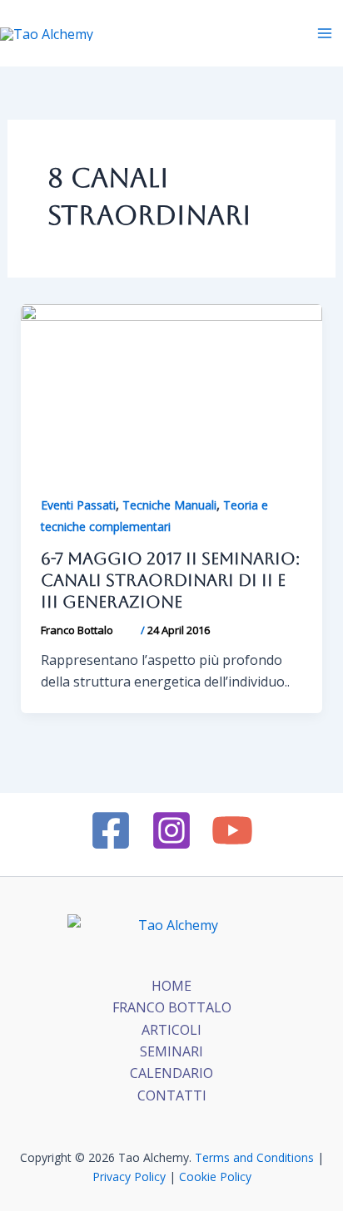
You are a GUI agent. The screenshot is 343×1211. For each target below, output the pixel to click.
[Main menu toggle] (324, 33)
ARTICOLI (171, 1030)
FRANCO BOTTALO (171, 1007)
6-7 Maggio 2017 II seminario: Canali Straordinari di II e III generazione (170, 580)
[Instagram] (171, 830)
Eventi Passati (78, 505)
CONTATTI (171, 1095)
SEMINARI (171, 1051)
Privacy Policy (129, 1176)
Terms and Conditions (254, 1157)
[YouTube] (232, 830)
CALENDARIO (171, 1073)
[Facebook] (111, 830)
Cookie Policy (215, 1176)
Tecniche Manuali (169, 505)
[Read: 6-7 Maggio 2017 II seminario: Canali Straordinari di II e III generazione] (172, 387)
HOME (171, 986)
